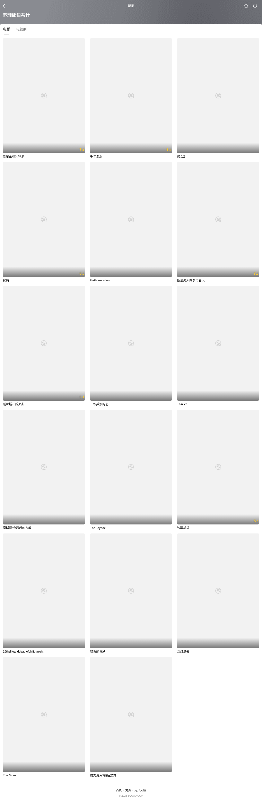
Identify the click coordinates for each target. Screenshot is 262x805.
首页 (119, 790)
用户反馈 (140, 790)
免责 (128, 790)
